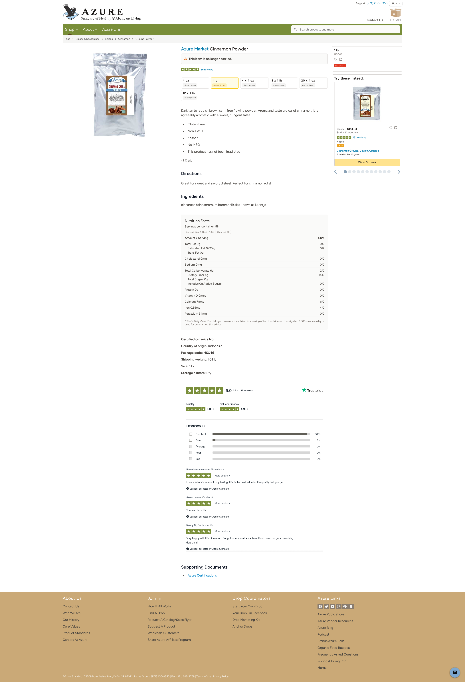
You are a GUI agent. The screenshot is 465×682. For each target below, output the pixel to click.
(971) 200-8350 (377, 3)
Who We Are (72, 613)
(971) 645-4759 (186, 676)
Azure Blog (325, 628)
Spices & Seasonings (88, 38)
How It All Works (159, 606)
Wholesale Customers (163, 633)
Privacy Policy (221, 676)
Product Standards (76, 633)
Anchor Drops (242, 626)
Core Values (71, 626)
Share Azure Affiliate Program (169, 640)
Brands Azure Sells (331, 641)
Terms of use (203, 676)
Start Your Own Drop (247, 606)
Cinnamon (124, 38)
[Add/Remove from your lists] (341, 59)
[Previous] (335, 171)
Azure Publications (331, 614)
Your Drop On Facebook (249, 613)
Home (322, 668)
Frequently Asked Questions (338, 654)
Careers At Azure (75, 640)
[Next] (398, 171)
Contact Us (374, 20)
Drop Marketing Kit (246, 620)
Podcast (323, 634)
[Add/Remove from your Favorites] (336, 59)
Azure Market (195, 49)
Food (67, 38)
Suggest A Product (161, 626)
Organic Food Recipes (334, 648)
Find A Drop (156, 613)
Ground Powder (144, 38)
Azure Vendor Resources (335, 621)
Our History (71, 620)
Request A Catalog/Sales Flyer (169, 620)
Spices (109, 38)
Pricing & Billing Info (332, 661)
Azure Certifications (202, 575)
